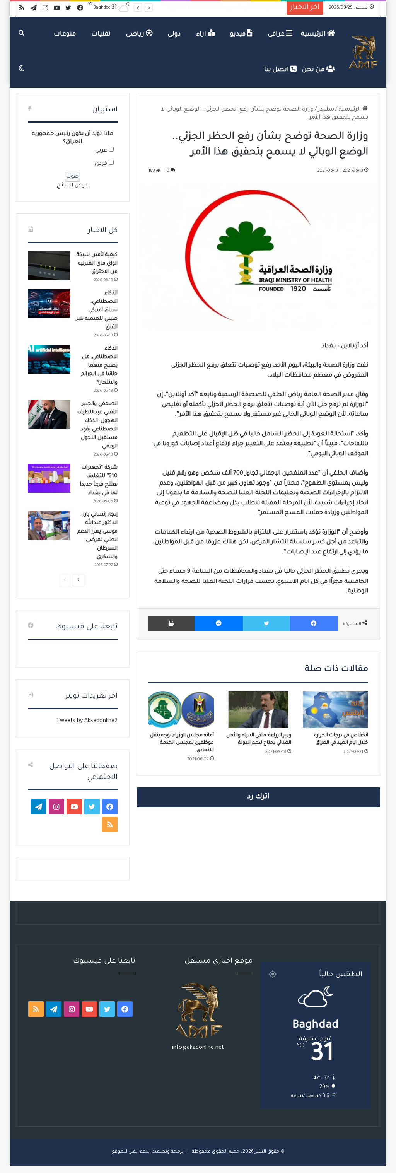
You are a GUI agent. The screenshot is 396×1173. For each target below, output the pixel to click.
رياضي (136, 34)
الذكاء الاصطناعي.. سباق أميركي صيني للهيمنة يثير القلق (97, 310)
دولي (174, 34)
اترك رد (258, 797)
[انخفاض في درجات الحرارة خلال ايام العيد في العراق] (336, 709)
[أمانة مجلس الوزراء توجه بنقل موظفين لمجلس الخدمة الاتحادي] (181, 709)
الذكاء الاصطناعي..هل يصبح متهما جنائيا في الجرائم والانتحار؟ (99, 366)
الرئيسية (314, 34)
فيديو (238, 34)
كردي (101, 164)
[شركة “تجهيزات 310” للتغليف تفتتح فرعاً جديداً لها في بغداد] (49, 478)
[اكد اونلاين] (364, 52)
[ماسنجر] (218, 623)
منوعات (65, 34)
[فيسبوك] (314, 623)
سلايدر (326, 110)
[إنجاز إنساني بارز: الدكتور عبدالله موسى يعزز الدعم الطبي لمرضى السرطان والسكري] (49, 525)
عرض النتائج (73, 186)
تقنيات (101, 34)
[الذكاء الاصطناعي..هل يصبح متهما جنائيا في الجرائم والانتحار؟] (49, 359)
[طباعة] (171, 623)
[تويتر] (266, 623)
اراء (202, 34)
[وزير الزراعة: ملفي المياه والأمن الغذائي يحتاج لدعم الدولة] (258, 709)
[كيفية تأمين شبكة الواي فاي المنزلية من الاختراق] (49, 265)
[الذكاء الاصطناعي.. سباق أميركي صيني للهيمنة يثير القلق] (49, 303)
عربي (101, 151)
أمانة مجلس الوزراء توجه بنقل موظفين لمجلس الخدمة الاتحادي (182, 743)
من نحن (314, 70)
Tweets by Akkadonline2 (87, 721)
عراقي (277, 34)
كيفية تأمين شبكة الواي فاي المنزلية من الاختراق (97, 263)
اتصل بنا (277, 70)
